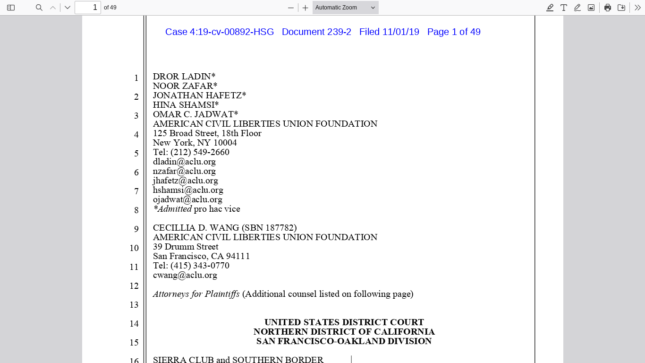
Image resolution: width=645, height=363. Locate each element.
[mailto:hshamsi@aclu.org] (188, 189)
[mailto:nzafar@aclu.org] (184, 170)
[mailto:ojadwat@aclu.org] (187, 199)
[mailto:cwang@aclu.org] (184, 274)
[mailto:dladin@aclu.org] (184, 161)
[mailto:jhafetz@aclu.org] (185, 180)
